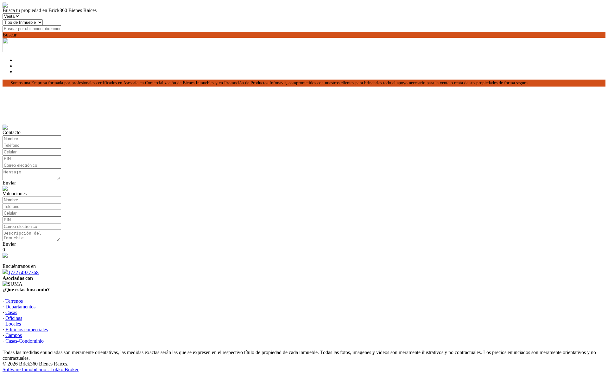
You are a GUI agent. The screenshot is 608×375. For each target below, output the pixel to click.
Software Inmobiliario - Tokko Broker (41, 369)
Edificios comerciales (26, 329)
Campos (13, 335)
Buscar (9, 34)
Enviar (9, 182)
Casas (11, 312)
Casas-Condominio (24, 341)
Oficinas (13, 318)
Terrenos (14, 301)
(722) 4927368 (23, 272)
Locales (13, 324)
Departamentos (20, 306)
